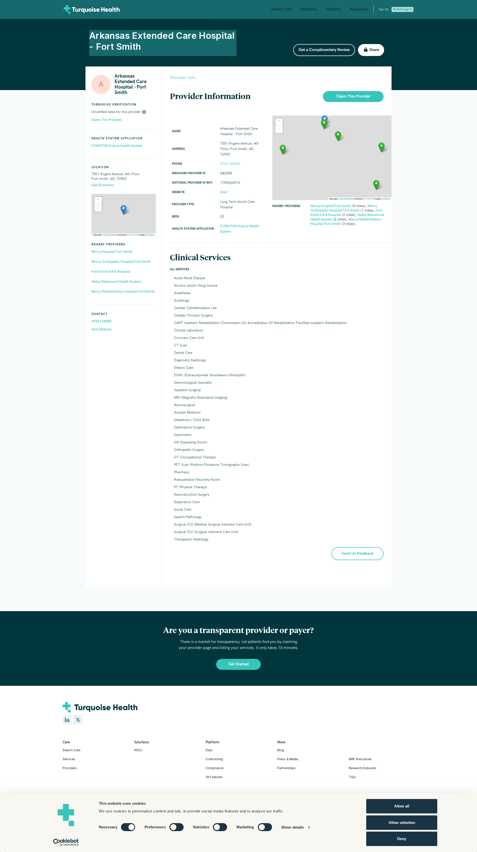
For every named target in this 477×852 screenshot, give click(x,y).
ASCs (138, 750)
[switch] (176, 827)
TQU (352, 777)
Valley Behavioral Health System (116, 281)
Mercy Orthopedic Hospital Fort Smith (121, 262)
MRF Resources (360, 759)
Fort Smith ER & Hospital (110, 271)
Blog (280, 750)
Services (69, 759)
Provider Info (182, 77)
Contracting (214, 759)
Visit (223, 192)
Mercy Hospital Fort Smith (111, 252)
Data (209, 750)
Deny (401, 839)
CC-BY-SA (132, 234)
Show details (292, 827)
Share (374, 50)
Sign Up (383, 9)
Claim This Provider (106, 120)
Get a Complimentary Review (324, 50)
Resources (358, 9)
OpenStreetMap (110, 234)
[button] (123, 210)
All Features (214, 777)
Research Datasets (362, 768)
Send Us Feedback (358, 553)
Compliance (214, 768)
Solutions (309, 9)
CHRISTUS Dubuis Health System (116, 146)
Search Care (281, 9)
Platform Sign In (402, 9)
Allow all (401, 806)
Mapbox (151, 234)
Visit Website (101, 329)
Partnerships (286, 768)
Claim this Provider (353, 96)
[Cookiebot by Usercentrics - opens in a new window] (66, 842)
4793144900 (101, 321)
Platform (333, 9)
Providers (70, 768)
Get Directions (102, 185)
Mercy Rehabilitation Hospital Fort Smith (123, 291)
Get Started (238, 664)
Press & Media (287, 759)
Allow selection (402, 822)
